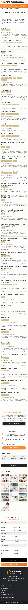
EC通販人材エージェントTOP (7, 585)
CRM (15, 525)
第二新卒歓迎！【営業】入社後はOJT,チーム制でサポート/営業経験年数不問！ (13, 225)
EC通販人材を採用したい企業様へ (8, 597)
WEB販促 (3, 28)
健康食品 (3, 30)
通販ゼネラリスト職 (6, 305)
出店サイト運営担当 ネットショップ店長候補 (12, 63)
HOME (2, 8)
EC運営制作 (4, 124)
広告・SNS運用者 (5, 102)
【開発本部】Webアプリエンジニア (10, 393)
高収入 (2, 553)
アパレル (3, 65)
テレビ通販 (16, 541)
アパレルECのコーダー (7, 90)
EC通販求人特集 (4, 588)
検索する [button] (14, 465)
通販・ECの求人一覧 (5, 586)
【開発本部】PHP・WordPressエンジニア (12, 380)
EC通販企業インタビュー (23, 6)
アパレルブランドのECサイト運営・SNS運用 (12, 294)
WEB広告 (3, 527)
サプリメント (17, 539)
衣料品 (15, 65)
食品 (7, 187)
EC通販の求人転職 (8, 8)
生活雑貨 (8, 92)
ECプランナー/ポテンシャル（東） (10, 171)
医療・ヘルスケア (14, 104)
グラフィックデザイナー (7, 133)
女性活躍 (19, 77)
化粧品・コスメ (4, 536)
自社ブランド (20, 42)
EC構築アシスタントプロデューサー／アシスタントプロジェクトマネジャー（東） (13, 158)
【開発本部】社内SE (6, 317)
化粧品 (8, 30)
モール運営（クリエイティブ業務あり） (11, 40)
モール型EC (3, 42)
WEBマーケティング (5, 525)
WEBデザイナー (17, 527)
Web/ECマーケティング (7, 75)
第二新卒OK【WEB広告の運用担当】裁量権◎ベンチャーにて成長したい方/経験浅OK (14, 211)
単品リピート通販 (18, 548)
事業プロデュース (4, 358)
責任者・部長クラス (5, 550)
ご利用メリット (4, 590)
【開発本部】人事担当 (6, 330)
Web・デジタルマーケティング (9, 342)
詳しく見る (23, 37)
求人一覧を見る (14, 564)
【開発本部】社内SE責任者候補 (9, 368)
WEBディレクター (18, 530)
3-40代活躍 (9, 77)
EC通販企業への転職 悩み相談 (7, 594)
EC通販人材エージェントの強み (13, 6)
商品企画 (3, 530)
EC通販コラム (4, 592)
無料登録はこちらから (17, 1)
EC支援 (14, 161)
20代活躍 (3, 77)
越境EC (2, 187)
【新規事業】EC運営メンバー (8, 51)
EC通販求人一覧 (5, 6)
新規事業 (3, 53)
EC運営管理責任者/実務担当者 (8, 112)
